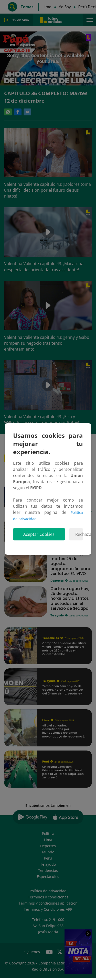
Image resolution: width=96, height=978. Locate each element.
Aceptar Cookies (39, 534)
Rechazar (79, 534)
